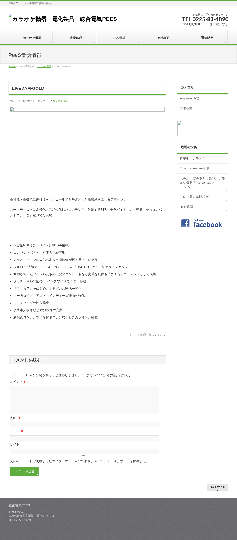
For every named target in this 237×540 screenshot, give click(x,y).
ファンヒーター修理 (194, 168)
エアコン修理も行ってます (147, 334)
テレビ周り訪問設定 (194, 197)
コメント (18, 381)
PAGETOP (217, 487)
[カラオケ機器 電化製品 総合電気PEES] (63, 19)
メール (17, 431)
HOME (12, 66)
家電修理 (186, 109)
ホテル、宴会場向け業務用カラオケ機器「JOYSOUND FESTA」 (202, 183)
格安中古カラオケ (193, 158)
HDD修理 (186, 207)
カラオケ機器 (44, 66)
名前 (15, 417)
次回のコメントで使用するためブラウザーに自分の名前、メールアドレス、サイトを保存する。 (79, 461)
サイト (14, 444)
